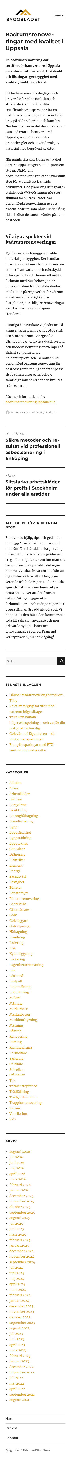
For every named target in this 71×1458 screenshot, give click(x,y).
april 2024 (17, 1284)
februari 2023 (19, 1356)
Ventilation (18, 1114)
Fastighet (16, 882)
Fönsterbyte (19, 893)
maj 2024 (16, 1279)
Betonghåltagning (23, 816)
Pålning (15, 1031)
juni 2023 (16, 1339)
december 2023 (21, 1306)
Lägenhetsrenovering (26, 965)
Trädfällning (19, 1092)
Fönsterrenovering (24, 898)
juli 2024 (16, 1267)
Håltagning (18, 932)
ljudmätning (19, 992)
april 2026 (17, 1174)
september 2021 (21, 1394)
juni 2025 (16, 1229)
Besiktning (18, 810)
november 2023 (21, 1312)
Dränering (17, 854)
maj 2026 (16, 1168)
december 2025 (21, 1196)
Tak (12, 1081)
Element (16, 865)
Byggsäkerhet (20, 832)
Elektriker (17, 860)
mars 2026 (17, 1179)
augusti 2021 (19, 1400)
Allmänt (15, 783)
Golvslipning (19, 926)
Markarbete (18, 1009)
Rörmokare (18, 1053)
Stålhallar (17, 1075)
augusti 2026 (19, 1152)
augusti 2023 (19, 1328)
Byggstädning (20, 838)
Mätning (16, 1025)
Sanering (16, 1058)
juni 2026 (16, 1163)
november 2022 (21, 1372)
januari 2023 (19, 1361)
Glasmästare (19, 910)
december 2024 (21, 1251)
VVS (12, 1119)
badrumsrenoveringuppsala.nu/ (30, 402)
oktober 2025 (20, 1207)
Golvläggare (18, 921)
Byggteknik (18, 843)
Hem (9, 1418)
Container (17, 849)
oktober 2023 (19, 1317)
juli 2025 (16, 1223)
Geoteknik (17, 904)
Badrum (51, 412)
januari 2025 (19, 1245)
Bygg (13, 827)
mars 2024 (17, 1290)
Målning (16, 1003)
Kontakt (12, 1438)
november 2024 (21, 1256)
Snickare (16, 1064)
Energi (14, 871)
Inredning (17, 937)
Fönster (15, 887)
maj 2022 (16, 1383)
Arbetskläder (19, 794)
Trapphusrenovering (25, 1103)
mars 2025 (17, 1234)
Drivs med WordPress (36, 1450)
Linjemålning (20, 987)
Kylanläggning (21, 954)
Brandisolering (21, 821)
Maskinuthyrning (23, 1020)
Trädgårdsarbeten (23, 1097)
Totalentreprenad (23, 1086)
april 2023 (17, 1345)
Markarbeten (19, 1014)
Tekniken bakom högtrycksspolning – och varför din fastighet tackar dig (37, 722)
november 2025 (21, 1201)
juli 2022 (16, 1378)
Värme (14, 1108)
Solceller (16, 1069)
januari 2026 (19, 1190)
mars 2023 (17, 1350)
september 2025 (22, 1212)
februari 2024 (20, 1295)
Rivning (15, 1042)
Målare (14, 998)
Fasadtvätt (17, 876)
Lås (12, 970)
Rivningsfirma (20, 1047)
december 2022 (21, 1367)
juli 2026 (16, 1157)
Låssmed (16, 976)
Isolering (16, 943)
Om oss (11, 1428)
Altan (13, 788)
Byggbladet (13, 1450)
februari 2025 (20, 1240)
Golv (13, 915)
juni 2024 (16, 1273)
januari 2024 (19, 1301)
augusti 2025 (19, 1218)
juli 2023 (16, 1334)
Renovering (18, 1036)
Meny (59, 15)
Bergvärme (18, 805)
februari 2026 (20, 1185)
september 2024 (22, 1262)
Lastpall (15, 981)
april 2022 (17, 1389)
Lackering (17, 959)
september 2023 (22, 1323)
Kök (12, 948)
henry (15, 412)
